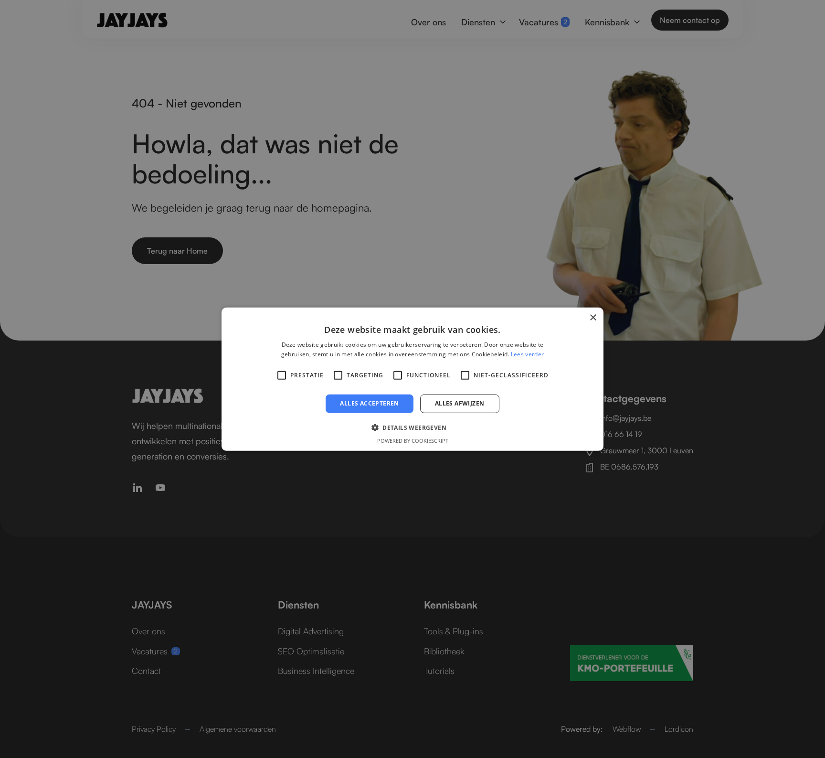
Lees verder (527, 354)
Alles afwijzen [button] (460, 403)
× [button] (592, 317)
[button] (412, 427)
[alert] (412, 379)
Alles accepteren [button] (369, 403)
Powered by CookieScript (412, 440)
